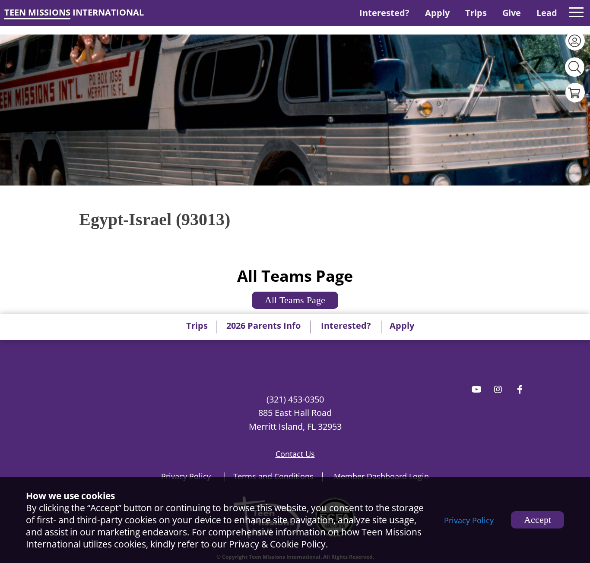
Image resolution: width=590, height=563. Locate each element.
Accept (537, 519)
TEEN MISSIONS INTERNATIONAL (74, 12)
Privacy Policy (469, 520)
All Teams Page (295, 300)
